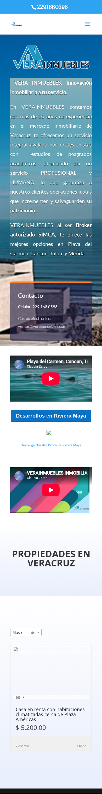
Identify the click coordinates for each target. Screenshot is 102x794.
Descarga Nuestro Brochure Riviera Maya (51, 445)
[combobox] (26, 632)
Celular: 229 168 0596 (38, 306)
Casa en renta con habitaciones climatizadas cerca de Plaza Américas (50, 714)
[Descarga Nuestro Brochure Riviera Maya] (51, 435)
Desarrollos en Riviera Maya (51, 416)
